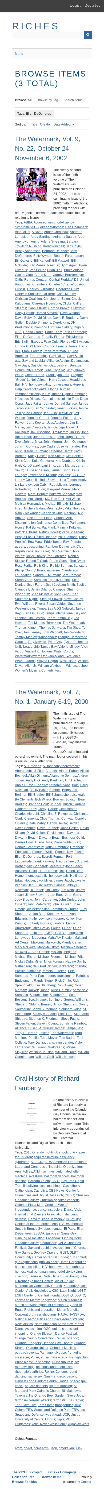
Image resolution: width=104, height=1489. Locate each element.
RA (76, 1362)
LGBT (48, 933)
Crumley (21, 823)
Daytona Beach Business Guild (61, 837)
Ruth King (41, 565)
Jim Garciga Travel (61, 427)
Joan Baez (55, 895)
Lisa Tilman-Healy (73, 480)
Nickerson (65, 966)
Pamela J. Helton (54, 971)
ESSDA (38, 1233)
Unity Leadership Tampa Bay (36, 647)
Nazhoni (70, 513)
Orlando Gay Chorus (57, 1343)
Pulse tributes (62, 1362)
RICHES (36, 26)
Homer (20, 876)
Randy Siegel (44, 980)
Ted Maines (36, 623)
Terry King (53, 623)
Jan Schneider (44, 408)
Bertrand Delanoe (55, 251)
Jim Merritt (59, 432)
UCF (65, 1414)
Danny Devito (57, 823)
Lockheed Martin (27, 1300)
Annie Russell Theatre (31, 785)
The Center (75, 1400)
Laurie (56, 928)
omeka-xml (67, 1448)
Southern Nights (26, 599)
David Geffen (69, 828)
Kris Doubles (64, 461)
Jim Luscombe (40, 432)
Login (75, 5)
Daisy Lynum (24, 313)
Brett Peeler (37, 270)
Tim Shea (74, 627)
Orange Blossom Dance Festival (53, 1333)
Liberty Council (26, 480)
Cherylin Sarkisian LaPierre (35, 294)
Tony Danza (36, 1042)
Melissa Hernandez (29, 504)
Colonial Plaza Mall (29, 1205)
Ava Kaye (36, 1176)
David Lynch (56, 833)
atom (18, 1448)
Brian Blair (54, 270)
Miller (38, 961)
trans (50, 1042)
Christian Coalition (28, 299)
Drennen (76, 847)
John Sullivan (61, 904)
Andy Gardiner (41, 237)
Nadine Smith (75, 961)
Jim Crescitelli (36, 427)
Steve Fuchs (70, 1019)
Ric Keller (42, 551)
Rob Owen (64, 985)
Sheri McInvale (41, 594)
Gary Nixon (57, 356)
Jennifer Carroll (38, 418)
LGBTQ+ (77, 475)
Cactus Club (24, 275)
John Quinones (75, 442)
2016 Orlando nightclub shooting (47, 1152)
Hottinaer (76, 876)
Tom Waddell (52, 632)
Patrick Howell (49, 532)
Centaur (41, 279)
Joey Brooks (24, 899)
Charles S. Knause (40, 289)
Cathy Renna (24, 279)
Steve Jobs (75, 1395)
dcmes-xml (41, 1448)
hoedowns (56, 1267)
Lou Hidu (38, 489)
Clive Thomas (50, 818)
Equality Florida (53, 337)
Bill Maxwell (61, 260)
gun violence (48, 1262)
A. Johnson (51, 766)
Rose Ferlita (24, 565)
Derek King (61, 322)
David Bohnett (25, 828)
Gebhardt (40, 866)
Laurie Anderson (37, 470)
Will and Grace (66, 1052)
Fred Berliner (65, 861)
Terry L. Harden (26, 1033)
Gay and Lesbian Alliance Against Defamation (55, 361)
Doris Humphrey (57, 847)
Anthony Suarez (64, 237)
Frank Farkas (31, 351)
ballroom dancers (57, 1176)
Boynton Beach (76, 799)
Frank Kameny (43, 861)
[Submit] (88, 35)
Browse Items (51, 1477)
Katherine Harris (60, 451)
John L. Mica (32, 442)
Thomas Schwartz (52, 627)
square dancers (36, 1386)
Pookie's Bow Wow (28, 542)
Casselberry (72, 1186)
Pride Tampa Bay (56, 542)
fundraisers (48, 1243)
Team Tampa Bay (59, 618)
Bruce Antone (73, 270)
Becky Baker (39, 790)
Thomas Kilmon (26, 627)
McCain (56, 952)
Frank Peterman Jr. (56, 351)
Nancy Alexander (27, 513)
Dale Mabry (37, 823)
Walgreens (56, 1047)
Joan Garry (73, 895)
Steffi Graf (65, 1014)
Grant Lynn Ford (57, 375)
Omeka (86, 1482)
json (54, 1448)
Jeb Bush (50, 413)
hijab (37, 1267)
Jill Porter (36, 890)
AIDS (35, 227)
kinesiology (42, 1291)
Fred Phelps (38, 356)
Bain (75, 785)
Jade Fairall (33, 403)
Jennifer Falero (62, 418)
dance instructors (50, 1209)
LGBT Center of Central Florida (37, 1295)
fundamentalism (26, 1243)
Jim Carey (52, 890)
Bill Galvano (24, 260)
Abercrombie (69, 766)
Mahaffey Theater (60, 938)
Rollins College (56, 1372)
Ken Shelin (56, 456)
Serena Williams (76, 999)
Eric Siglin (22, 341)
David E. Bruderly (65, 318)
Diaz (76, 842)
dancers (71, 1214)
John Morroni (53, 442)
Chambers (39, 284)
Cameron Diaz (25, 809)
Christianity (48, 1200)
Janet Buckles (67, 408)
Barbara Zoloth (39, 1181)
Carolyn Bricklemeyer (68, 275)
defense (21, 1219)
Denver (33, 1219)
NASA (62, 1314)
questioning (35, 546)
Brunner (55, 804)
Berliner (20, 795)
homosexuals (61, 384)
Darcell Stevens (46, 313)
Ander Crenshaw (56, 232)
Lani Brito (48, 465)
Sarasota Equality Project (52, 580)
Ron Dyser (77, 561)
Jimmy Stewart (35, 895)
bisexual (53, 265)
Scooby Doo (58, 995)
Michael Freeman (50, 957)
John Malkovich (38, 904)
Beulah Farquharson (69, 256)
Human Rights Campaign (69, 394)
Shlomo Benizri (40, 1004)
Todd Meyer (48, 1038)
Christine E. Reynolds (56, 814)
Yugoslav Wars (78, 1424)
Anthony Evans (59, 785)
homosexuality (39, 384)
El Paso (69, 1229)
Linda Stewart (48, 480)
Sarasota (21, 995)
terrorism (21, 1400)
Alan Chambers (76, 227)
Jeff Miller (65, 413)
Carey (42, 809)
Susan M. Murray (40, 1028)
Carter (52, 809)
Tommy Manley (26, 637)
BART (55, 1181)
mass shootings (45, 1314)
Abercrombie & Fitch (29, 771)
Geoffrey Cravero (46, 1252)
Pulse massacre (52, 1357)
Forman (59, 856)
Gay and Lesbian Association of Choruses (58, 1248)
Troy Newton (37, 642)
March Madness (69, 1300)
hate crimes (23, 1267)
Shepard (21, 1004)
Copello (80, 818)
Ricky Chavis (35, 556)
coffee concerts (68, 1200)
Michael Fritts (74, 957)
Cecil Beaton (68, 809)
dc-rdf (28, 1448)
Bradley (20, 804)
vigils (60, 1419)
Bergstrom (69, 790)
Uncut (75, 1414)
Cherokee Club (67, 289)
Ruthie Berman (61, 565)
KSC (55, 1291)
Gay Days (22, 365)
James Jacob (63, 880)
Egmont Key (64, 852)
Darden (74, 823)
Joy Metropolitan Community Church (52, 909)
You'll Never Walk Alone (48, 1424)
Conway (67, 818)
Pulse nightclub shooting (33, 1362)
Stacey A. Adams (45, 1014)
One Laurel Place (39, 518)
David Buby (23, 318)
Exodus (36, 341)
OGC (47, 1329)
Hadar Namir (47, 871)
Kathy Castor (37, 456)
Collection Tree (23, 1477)
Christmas (81, 814)
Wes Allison (67, 661)
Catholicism (23, 1190)
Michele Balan (34, 508)
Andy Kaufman (52, 780)
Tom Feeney (32, 632)
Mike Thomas (74, 508)
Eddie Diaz (53, 332)
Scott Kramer (37, 999)
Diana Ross (43, 842)
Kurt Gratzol (31, 465)
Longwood (22, 938)
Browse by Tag (47, 100)
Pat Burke (33, 527)
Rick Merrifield (61, 551)
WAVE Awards (25, 661)
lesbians (64, 475)
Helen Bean (74, 871)
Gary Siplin (75, 356)
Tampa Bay (74, 1028)
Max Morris (35, 499)
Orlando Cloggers (28, 1343)
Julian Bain (37, 914)
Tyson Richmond (76, 642)
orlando (80, 966)
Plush (83, 537)
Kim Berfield (74, 456)
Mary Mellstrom (48, 947)
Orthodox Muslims (63, 1348)
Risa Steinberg (44, 985)
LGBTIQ (67, 1295)
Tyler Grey (55, 642)
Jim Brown (70, 1276)
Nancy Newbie (52, 513)
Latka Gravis (40, 928)
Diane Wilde (63, 842)
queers (20, 546)
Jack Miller (44, 880)
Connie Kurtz (37, 308)
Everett (47, 856)
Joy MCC (60, 1281)
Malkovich (52, 942)
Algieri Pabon (69, 771)
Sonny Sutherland (44, 1009)
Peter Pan (37, 976)
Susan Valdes (56, 604)
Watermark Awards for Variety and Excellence (48, 656)
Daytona (73, 833)
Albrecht (52, 771)
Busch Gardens (74, 804)
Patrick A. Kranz (26, 532)
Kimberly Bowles (39, 923)
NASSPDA (76, 1314)
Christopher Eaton (56, 299)
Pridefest (76, 542)
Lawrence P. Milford (42, 475)
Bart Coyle (73, 246)
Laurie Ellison (60, 470)
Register (92, 5)
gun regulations (26, 1262)
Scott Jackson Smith (60, 585)
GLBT (64, 1252)
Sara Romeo (71, 575)
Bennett (55, 790)
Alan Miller (22, 232)
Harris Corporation (72, 1262)
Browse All (23, 100)
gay (17, 361)
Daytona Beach (26, 837)
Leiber (66, 928)
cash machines (50, 1186)
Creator (45, 124)
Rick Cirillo (63, 980)
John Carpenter (45, 899)
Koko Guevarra (43, 461)
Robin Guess (58, 561)
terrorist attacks (40, 1400)
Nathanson (23, 966)
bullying (32, 1186)
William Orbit (44, 1057)
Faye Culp (51, 341)
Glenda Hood (34, 375)
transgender (47, 637)
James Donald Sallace (60, 403)
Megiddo (69, 952)
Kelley (70, 918)
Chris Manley (66, 294)
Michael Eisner (26, 957)
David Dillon (42, 318)
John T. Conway (26, 446)
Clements (31, 818)
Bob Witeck (43, 799)
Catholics (40, 1190)
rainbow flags (24, 1367)
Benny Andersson (28, 251)
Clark (19, 818)
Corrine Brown (58, 308)
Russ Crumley (61, 990)
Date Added (62, 124)
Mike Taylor (54, 508)
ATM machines (44, 1171)
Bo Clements (24, 799)
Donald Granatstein (29, 847)
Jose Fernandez (69, 446)
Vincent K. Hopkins (39, 651)
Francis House (66, 346)
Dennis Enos (24, 842)
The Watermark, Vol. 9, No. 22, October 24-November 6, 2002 (47, 148)
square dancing (60, 1386)
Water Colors (63, 651)
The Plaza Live (26, 1405)
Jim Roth (67, 890)
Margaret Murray (59, 489)
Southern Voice (70, 1009)
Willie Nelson (65, 1057)
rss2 (79, 1448)
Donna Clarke (33, 332)
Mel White (73, 499)
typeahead (53, 1414)
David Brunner (47, 828)
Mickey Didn (24, 961)
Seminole (55, 999)
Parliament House (53, 1352)
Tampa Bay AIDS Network (55, 608)
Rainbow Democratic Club (64, 546)
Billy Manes (37, 265)
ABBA (28, 222)
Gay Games (39, 365)
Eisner (79, 852)
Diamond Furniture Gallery (53, 327)
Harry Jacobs (58, 380)
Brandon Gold (38, 804)
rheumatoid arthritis (29, 1372)
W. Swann (39, 1047)
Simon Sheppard (65, 1004)
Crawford (77, 308)
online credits (62, 1329)
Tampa (59, 1028)
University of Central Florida (35, 1419)
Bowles (58, 799)
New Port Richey (45, 966)
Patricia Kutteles (69, 527)
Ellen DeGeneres (27, 337)
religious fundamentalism (54, 1367)
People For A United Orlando (35, 537)
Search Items (72, 100)
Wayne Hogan (47, 661)
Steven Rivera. (47, 1023)
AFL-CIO (37, 1162)
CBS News (57, 1190)
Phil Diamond (68, 537)
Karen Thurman (35, 451)
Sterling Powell (51, 599)
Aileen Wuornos (51, 227)
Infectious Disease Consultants (37, 399)
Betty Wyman (42, 256)
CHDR (69, 1195)
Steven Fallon (25, 1023)
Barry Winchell (53, 246)
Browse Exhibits (24, 1482)
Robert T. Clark (37, 561)
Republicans (24, 551)
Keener (58, 918)
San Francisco (54, 1376)
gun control (78, 1257)
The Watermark (74, 623)
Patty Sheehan (72, 532)
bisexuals (78, 795)
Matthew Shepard (61, 494)
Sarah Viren (23, 580)
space (74, 1381)
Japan (56, 1276)
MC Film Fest (54, 499)
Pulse (35, 1357)
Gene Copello (54, 370)
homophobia (75, 1267)
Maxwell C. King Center (32, 952)
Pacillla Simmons (27, 971)
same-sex (53, 570)
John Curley (67, 899)
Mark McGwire (25, 947)
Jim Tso (74, 432)
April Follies (23, 1171)
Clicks (67, 303)
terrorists (59, 1400)
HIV (24, 384)
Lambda (59, 923)
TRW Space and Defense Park (48, 1410)
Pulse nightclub (76, 1357)
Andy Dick (33, 780)
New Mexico (24, 1324)
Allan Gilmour (38, 775)
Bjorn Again (69, 265)
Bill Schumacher (58, 795)
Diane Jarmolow (52, 1219)
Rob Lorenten (56, 556)
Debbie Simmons (38, 322)
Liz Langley (23, 484)
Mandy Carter (71, 942)
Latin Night (68, 1291)
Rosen (44, 990)
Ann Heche (73, 780)
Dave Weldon (70, 313)
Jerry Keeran (36, 422)
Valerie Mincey (69, 647)
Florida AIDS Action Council (35, 346)
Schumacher (39, 995)
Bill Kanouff (42, 260)
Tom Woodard (73, 632)
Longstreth (75, 933)
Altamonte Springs (62, 775)
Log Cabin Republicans (50, 484)
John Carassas (44, 437)
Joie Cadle (47, 446)
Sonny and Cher (66, 594)
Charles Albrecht (27, 814)
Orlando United (37, 1348)
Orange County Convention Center (40, 1338)
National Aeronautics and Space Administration (49, 1319)
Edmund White (43, 852)
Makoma (37, 942)
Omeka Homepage (62, 1472)
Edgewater (23, 852)
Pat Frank (49, 527)
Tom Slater (46, 1405)
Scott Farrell (35, 585)
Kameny (53, 914)
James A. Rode (40, 1276)
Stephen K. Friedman (44, 1019)
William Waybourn (51, 666)
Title (34, 124)
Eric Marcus (74, 337)
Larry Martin (65, 465)
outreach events (26, 1352)
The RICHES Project (27, 1472)
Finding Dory (71, 1238)
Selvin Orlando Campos (48, 589)
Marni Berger (37, 494)
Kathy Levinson (40, 918)
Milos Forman (54, 961)
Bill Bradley (36, 795)
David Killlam (36, 833)
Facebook (53, 1238)
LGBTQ (79, 1295)
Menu (19, 54)
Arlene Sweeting (53, 241)
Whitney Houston (41, 1052)
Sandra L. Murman (46, 575)
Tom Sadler (67, 1038)
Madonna (39, 938)
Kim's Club (22, 461)
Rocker (33, 990)
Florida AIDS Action (74, 341)
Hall (62, 871)
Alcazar (37, 232)
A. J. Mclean (32, 766)
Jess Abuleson (57, 422)
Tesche (44, 1033)
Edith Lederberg (74, 332)
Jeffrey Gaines (53, 885)
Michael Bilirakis (57, 504)
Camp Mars (42, 275)
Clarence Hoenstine (46, 303)
